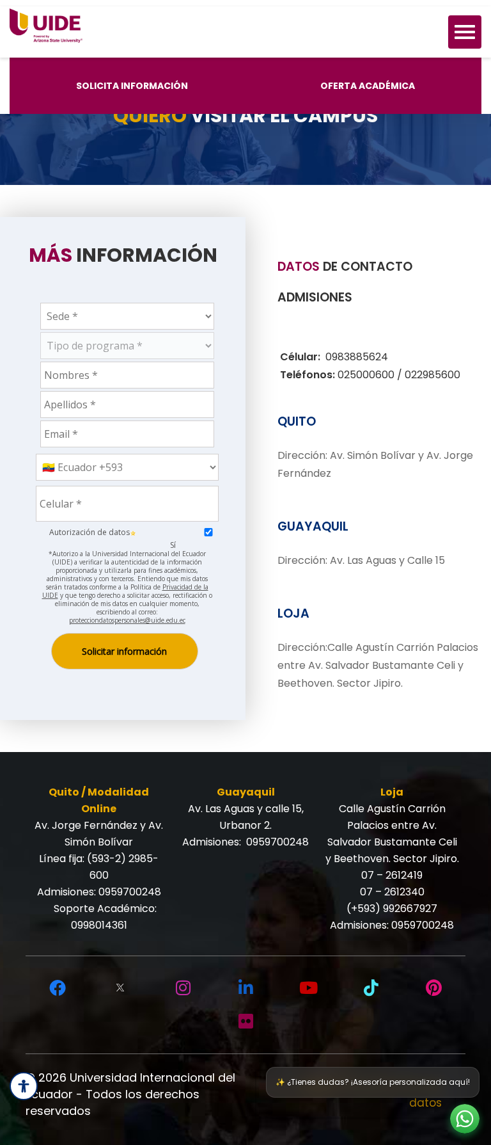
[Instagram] (183, 988)
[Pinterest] (433, 988)
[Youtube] (308, 988)
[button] (464, 1118)
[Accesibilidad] (24, 1086)
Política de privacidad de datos (372, 1093)
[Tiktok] (370, 988)
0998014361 (99, 925)
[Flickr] (245, 1021)
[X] (120, 988)
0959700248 (129, 892)
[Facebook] (57, 988)
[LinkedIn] (245, 988)
